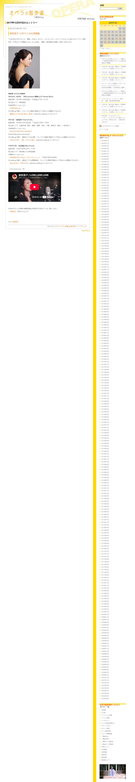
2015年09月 (105, 433)
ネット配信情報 (106, 731)
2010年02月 (105, 609)
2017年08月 (105, 372)
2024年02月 (105, 175)
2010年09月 (105, 591)
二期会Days (105, 736)
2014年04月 (105, 477)
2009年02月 (105, 641)
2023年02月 (105, 198)
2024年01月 (105, 177)
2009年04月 (105, 635)
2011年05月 (105, 570)
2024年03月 (105, 172)
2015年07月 (105, 438)
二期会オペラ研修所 (107, 744)
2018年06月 (105, 346)
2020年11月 (105, 269)
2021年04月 (105, 256)
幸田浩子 (13, 211)
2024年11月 (105, 151)
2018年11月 (105, 333)
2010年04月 (105, 604)
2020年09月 (105, 275)
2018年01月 (105, 359)
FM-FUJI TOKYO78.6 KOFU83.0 (21, 131)
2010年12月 (105, 583)
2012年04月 (105, 541)
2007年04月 (105, 698)
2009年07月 (105, 627)
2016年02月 (105, 419)
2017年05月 (105, 380)
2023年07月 (105, 193)
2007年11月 (105, 680)
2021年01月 (105, 264)
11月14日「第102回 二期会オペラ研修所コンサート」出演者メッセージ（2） (114, 73)
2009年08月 (105, 625)
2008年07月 (105, 659)
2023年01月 (105, 201)
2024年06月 (105, 164)
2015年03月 (105, 448)
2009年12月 (105, 614)
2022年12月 (105, 204)
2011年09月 (105, 559)
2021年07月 (105, 248)
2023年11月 (105, 183)
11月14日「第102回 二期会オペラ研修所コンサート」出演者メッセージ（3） (114, 67)
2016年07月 (105, 406)
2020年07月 (105, 280)
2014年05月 (105, 475)
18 (105, 39)
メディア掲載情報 (107, 733)
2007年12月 (105, 677)
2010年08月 (105, 593)
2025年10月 (105, 146)
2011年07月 (105, 564)
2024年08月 (105, 159)
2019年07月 (105, 312)
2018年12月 (105, 330)
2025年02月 (105, 148)
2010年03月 (105, 606)
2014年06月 (105, 472)
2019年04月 (105, 319)
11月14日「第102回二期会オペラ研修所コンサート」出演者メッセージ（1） (114, 79)
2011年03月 (105, 575)
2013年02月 (105, 514)
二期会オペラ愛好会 (107, 741)
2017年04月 (105, 383)
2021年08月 (105, 246)
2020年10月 (105, 272)
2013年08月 (105, 498)
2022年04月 (105, 225)
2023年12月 (105, 180)
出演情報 (104, 752)
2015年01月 (105, 454)
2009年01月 (105, 643)
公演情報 (104, 749)
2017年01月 (105, 391)
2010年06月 (105, 598)
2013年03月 (105, 512)
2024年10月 (105, 154)
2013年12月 (105, 488)
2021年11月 (105, 238)
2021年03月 (105, 259)
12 (109, 35)
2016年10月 (105, 398)
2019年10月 (105, 304)
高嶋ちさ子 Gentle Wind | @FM (21, 114)
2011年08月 (105, 562)
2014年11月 (105, 459)
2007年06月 (105, 693)
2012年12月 (105, 519)
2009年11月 (105, 617)
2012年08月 (105, 530)
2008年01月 (105, 675)
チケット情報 (105, 728)
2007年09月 (105, 685)
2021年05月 (105, 254)
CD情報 (104, 710)
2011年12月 (105, 551)
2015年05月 (105, 443)
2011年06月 (105, 567)
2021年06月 (105, 251)
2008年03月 (105, 670)
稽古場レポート (106, 760)
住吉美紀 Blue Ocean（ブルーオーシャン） (25, 157)
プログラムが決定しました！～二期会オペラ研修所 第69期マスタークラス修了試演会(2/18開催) (114, 61)
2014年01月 (105, 485)
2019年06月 (105, 314)
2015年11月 (105, 427)
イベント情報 (105, 718)
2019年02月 (105, 325)
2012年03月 (105, 543)
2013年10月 (105, 493)
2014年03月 (105, 480)
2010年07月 (105, 596)
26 (109, 42)
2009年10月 (105, 620)
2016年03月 (105, 417)
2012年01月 (105, 548)
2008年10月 (105, 651)
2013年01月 (105, 517)
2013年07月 (105, 501)
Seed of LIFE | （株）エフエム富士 (22, 140)
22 (120, 39)
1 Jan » (108, 48)
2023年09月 (105, 188)
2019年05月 (105, 317)
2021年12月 (105, 235)
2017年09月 (105, 369)
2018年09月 (105, 338)
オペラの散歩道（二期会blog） (50, 12)
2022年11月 (105, 206)
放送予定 (72, 226)
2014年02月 (105, 483)
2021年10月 (105, 240)
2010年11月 (105, 585)
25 (105, 42)
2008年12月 (105, 646)
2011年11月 (105, 554)
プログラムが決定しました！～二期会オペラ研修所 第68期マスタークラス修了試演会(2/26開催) (114, 93)
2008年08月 (105, 656)
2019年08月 (105, 309)
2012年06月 (105, 535)
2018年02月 (105, 356)
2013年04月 (105, 509)
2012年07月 (105, 533)
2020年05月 (105, 285)
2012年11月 (105, 522)
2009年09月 (105, 622)
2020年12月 (105, 267)
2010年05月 (105, 601)
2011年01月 (105, 580)
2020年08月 (105, 277)
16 (124, 35)
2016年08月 (105, 404)
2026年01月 (105, 140)
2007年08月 (105, 688)
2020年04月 (105, 288)
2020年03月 (105, 291)
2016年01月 (105, 422)
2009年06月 (105, 630)
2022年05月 (105, 222)
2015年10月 (105, 430)
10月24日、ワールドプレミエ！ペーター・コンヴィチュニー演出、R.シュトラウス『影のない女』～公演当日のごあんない (113, 119)
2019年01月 (105, 327)
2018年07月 (105, 343)
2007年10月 (105, 683)
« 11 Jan (102, 48)
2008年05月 (105, 664)
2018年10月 (105, 335)
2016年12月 (105, 393)
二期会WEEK (105, 739)
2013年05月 (105, 506)
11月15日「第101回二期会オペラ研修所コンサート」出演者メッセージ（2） (114, 111)
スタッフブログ (106, 726)
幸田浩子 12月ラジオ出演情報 (25, 33)
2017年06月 (105, 377)
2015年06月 (105, 441)
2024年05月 (105, 167)
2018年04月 (105, 351)
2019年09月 (105, 306)
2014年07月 (105, 469)
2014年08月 (105, 467)
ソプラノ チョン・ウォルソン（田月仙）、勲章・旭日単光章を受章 (112, 100)
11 (105, 35)
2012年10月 (105, 525)
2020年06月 (105, 283)
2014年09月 (105, 464)
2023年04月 (105, 196)
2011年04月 (105, 572)
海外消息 (104, 757)
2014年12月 (105, 456)
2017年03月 (105, 385)
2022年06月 (105, 219)
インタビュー (105, 720)
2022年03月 (105, 227)
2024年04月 (105, 169)
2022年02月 (105, 230)
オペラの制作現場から (108, 723)
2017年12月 (105, 362)
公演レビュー (105, 747)
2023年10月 (105, 185)
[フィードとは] (104, 129)
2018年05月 (105, 348)
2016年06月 (105, 409)
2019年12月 (105, 298)
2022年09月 (105, 212)
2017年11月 (105, 364)
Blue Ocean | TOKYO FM (19, 163)
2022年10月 (105, 209)
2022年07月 (105, 217)
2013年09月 (105, 496)
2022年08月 (105, 214)
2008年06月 (105, 662)
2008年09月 (105, 654)
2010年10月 (105, 588)
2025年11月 (105, 143)
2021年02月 (105, 262)
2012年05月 (105, 538)
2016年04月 (105, 414)
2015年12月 (105, 425)
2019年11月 (105, 301)
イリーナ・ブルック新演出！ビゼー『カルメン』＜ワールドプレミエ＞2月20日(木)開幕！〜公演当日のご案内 (113, 85)
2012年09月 (105, 527)
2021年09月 (105, 243)
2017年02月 (105, 388)
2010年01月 (105, 612)
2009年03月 (105, 638)
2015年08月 (105, 435)
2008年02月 (105, 672)
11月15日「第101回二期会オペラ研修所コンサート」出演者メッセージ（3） (114, 105)
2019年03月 (105, 322)
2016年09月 (105, 401)
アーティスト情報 (62, 226)
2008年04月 (105, 667)
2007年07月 (105, 691)
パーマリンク (82, 226)
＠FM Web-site (15, 108)
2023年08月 (105, 190)
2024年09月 (105, 156)
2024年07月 (105, 162)
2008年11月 (105, 648)
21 (116, 39)
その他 (103, 712)
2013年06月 (105, 504)
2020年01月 (105, 296)
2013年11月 (105, 491)
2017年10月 (105, 367)
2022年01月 (105, 233)
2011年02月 (105, 577)
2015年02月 (105, 451)
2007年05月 (105, 696)
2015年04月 (105, 446)
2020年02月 (105, 293)
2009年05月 (105, 633)
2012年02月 (105, 546)
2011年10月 (105, 556)
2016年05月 (105, 412)
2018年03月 (105, 354)
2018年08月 (105, 341)
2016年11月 (105, 396)
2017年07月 (105, 375)
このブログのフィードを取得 (110, 126)
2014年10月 (105, 462)
